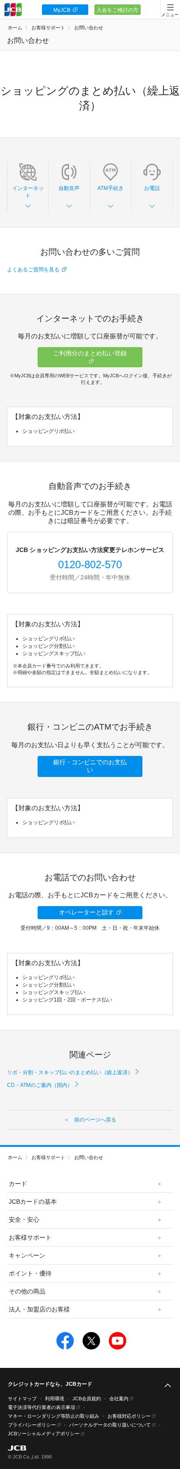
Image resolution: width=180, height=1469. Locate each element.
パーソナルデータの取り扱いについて (110, 1424)
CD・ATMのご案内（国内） (40, 1085)
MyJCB (61, 10)
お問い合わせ (88, 27)
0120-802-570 (90, 564)
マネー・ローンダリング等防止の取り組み (53, 1416)
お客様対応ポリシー (129, 1416)
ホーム (15, 27)
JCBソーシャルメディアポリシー (44, 1433)
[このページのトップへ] (168, 1386)
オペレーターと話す (86, 912)
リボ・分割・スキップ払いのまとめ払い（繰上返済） (70, 1072)
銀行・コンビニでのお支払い (90, 766)
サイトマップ (22, 1398)
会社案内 (118, 1398)
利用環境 (54, 1398)
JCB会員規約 (87, 1398)
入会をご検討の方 (117, 10)
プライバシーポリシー (32, 1424)
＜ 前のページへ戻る (90, 1120)
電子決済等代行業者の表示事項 (41, 1407)
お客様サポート (48, 27)
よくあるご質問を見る (33, 270)
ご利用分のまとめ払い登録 (90, 353)
